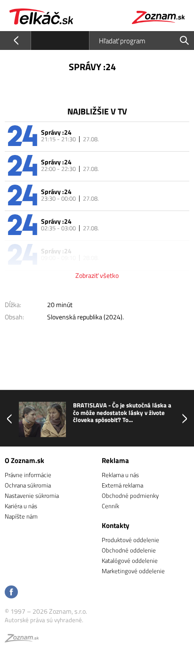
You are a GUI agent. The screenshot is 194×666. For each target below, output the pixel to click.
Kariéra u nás (21, 506)
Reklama (115, 460)
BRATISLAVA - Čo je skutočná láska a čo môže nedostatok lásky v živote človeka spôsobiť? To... (122, 413)
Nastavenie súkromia (32, 495)
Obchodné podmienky (130, 495)
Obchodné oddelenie (129, 550)
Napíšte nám (21, 516)
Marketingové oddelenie (133, 571)
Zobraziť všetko (97, 275)
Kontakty (115, 525)
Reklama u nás (120, 474)
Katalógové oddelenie (130, 560)
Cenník (110, 506)
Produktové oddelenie (130, 539)
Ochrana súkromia (28, 485)
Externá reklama (122, 485)
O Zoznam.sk (24, 460)
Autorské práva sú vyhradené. (44, 620)
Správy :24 (56, 132)
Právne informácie (28, 474)
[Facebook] (11, 593)
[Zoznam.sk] (22, 639)
